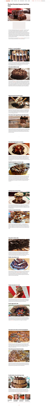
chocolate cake (14, 81)
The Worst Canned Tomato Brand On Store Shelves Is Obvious (21, 401)
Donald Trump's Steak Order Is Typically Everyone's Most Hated (27, 401)
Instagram (28, 79)
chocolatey (24, 391)
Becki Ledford (9, 7)
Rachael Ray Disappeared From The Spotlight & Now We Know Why (16, 401)
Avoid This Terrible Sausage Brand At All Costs (10, 401)
